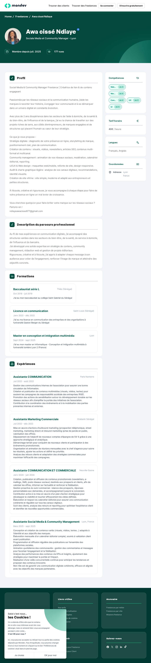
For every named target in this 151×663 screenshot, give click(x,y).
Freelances (21, 16)
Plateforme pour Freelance (69, 647)
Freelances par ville (114, 611)
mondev (19, 5)
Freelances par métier (115, 607)
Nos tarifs (62, 607)
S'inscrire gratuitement (131, 5)
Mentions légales (65, 615)
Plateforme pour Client (67, 651)
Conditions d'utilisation (67, 611)
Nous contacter (64, 622)
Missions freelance (114, 615)
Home (8, 16)
